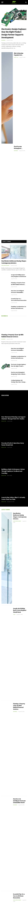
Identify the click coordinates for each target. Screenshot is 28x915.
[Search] (26, 2)
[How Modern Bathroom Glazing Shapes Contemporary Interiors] (14, 252)
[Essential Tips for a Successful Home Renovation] (5, 301)
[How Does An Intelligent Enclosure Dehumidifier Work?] (5, 293)
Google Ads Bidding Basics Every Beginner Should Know (19, 610)
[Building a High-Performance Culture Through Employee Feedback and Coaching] (14, 459)
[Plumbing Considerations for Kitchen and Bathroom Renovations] (5, 309)
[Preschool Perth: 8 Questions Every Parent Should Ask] (14, 432)
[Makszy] (14, 2)
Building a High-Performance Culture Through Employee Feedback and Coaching (13, 471)
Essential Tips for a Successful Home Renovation (19, 896)
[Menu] (2, 2)
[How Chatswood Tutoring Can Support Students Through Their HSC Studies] (14, 406)
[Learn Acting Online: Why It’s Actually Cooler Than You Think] (14, 487)
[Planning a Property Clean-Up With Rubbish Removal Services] (5, 285)
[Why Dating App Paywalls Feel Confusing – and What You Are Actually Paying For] (7, 98)
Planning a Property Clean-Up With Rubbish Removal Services (18, 284)
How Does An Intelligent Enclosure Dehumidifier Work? (17, 292)
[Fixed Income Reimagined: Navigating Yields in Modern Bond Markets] (7, 191)
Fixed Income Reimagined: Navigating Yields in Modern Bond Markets (18, 374)
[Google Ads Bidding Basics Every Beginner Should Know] (5, 277)
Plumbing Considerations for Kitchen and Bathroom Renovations (18, 308)
